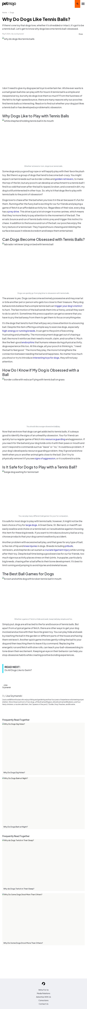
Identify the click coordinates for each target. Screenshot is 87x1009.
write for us (43, 990)
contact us (43, 1004)
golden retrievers (64, 178)
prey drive (13, 211)
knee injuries (30, 546)
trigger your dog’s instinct (68, 305)
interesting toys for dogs (46, 357)
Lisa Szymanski (19, 34)
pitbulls (69, 546)
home (4, 12)
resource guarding (55, 439)
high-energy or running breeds (18, 330)
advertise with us (43, 997)
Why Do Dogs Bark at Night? (15, 827)
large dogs (31, 524)
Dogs (12, 12)
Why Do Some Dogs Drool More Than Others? (23, 943)
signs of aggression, (45, 458)
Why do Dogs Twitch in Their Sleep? (18, 888)
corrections (43, 1000)
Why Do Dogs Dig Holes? (14, 772)
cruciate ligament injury (57, 549)
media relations (43, 993)
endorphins (28, 342)
